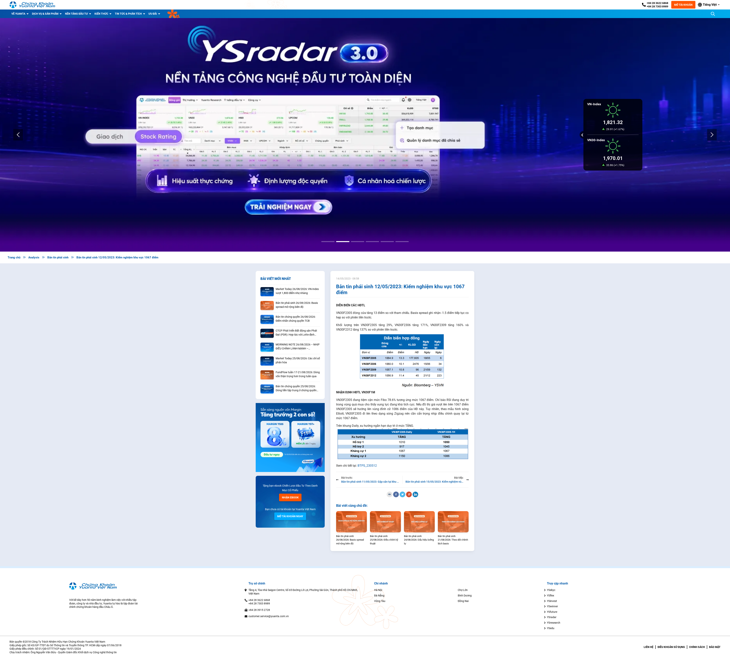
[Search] (713, 14)
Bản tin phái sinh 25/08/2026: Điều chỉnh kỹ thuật (384, 540)
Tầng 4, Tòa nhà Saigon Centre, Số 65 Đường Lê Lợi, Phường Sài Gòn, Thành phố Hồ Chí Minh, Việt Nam (303, 591)
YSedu (550, 628)
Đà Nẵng (379, 595)
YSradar (551, 617)
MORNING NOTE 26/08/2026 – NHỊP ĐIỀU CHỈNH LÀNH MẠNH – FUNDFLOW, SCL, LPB (298, 347)
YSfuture (552, 611)
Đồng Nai (463, 601)
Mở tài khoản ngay (290, 516)
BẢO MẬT (714, 646)
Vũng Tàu (379, 601)
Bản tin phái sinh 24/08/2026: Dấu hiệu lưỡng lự (419, 540)
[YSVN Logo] (32, 4)
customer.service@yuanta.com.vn (268, 616)
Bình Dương (465, 595)
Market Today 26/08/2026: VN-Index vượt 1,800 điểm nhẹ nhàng (297, 291)
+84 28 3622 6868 (657, 3)
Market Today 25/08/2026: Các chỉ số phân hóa (298, 360)
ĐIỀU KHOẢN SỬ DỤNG (671, 646)
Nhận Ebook (290, 497)
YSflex (550, 595)
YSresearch (553, 622)
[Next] (712, 134)
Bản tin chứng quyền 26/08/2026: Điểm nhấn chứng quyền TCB (296, 318)
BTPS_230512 (367, 465)
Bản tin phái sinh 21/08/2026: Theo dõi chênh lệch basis (453, 540)
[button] (708, 5)
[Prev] (18, 134)
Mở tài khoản (683, 4)
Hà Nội (378, 589)
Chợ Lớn (463, 589)
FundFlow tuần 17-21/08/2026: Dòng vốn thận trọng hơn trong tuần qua (298, 374)
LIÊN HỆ (648, 646)
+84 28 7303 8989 (657, 6)
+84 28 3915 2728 (259, 609)
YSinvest (552, 601)
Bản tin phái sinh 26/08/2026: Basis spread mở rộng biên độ (297, 304)
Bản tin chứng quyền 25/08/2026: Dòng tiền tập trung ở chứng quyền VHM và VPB (296, 388)
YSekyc (551, 589)
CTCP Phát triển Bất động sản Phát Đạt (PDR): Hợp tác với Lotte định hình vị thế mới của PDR (296, 333)
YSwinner (552, 606)
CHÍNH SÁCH (697, 646)
